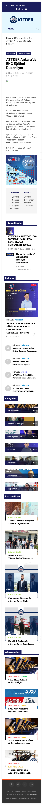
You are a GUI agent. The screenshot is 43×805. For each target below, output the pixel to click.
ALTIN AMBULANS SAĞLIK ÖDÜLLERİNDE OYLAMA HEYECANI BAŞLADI (20, 743)
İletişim (34, 799)
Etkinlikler (19, 320)
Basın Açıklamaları (15, 767)
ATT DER (13, 249)
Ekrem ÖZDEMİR (14, 73)
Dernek (24, 676)
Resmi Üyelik (24, 799)
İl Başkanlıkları (24, 53)
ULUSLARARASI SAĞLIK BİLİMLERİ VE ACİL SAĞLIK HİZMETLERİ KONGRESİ (16, 3)
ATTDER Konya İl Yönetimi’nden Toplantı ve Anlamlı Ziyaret (20, 558)
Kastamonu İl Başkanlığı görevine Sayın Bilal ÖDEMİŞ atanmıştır (19, 601)
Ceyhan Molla (11, 799)
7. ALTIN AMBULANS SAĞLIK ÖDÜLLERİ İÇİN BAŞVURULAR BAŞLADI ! (20, 773)
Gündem (24, 372)
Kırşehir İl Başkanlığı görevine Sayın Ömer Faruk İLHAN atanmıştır (20, 644)
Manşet (24, 705)
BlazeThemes (32, 795)
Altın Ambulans (14, 676)
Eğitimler (11, 53)
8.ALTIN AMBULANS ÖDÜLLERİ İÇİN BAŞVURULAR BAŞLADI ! (20, 683)
